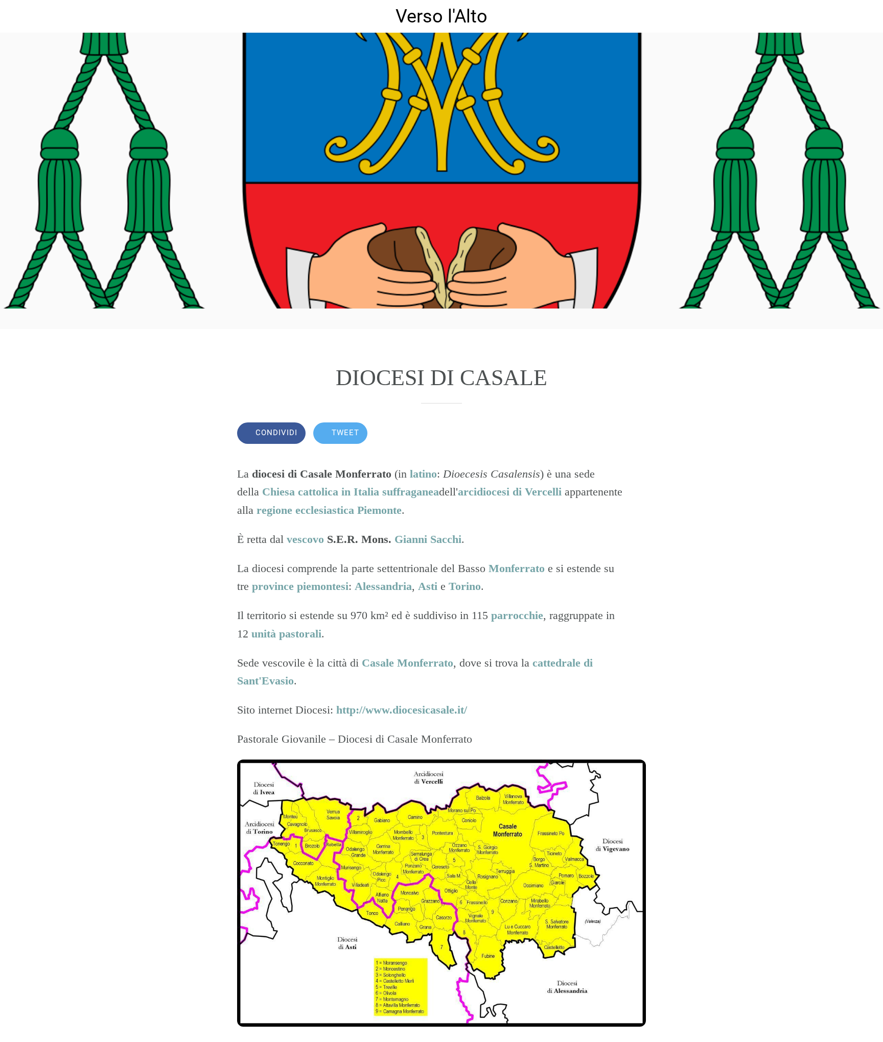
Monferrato (517, 568)
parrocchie (517, 615)
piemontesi (322, 586)
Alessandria (383, 586)
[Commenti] (633, 434)
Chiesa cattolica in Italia (320, 491)
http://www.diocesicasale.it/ (401, 709)
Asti (427, 586)
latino (423, 473)
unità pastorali (286, 633)
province (273, 586)
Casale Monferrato (407, 662)
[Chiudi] (20, 16)
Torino (465, 586)
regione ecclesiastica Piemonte (329, 510)
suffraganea (410, 491)
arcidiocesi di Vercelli (510, 491)
